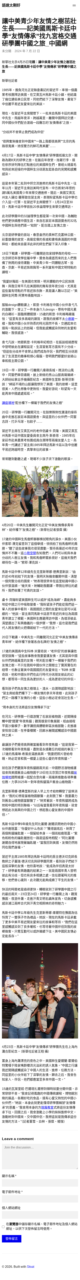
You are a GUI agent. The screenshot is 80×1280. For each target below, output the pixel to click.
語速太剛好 (11, 5)
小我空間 (30, 553)
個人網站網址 (11, 1208)
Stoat (30, 1266)
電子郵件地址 (12, 1192)
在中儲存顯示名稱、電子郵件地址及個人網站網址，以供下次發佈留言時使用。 (41, 1226)
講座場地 (8, 403)
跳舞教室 (47, 1107)
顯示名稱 (9, 1176)
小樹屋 (69, 318)
